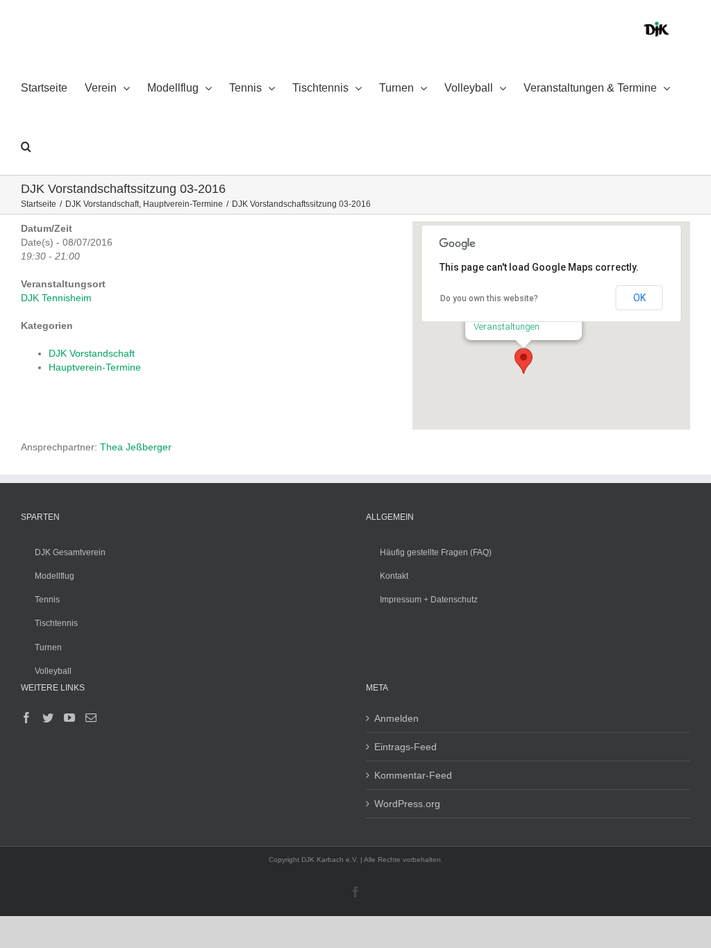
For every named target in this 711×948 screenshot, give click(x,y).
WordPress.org (407, 803)
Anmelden (396, 718)
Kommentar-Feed (413, 775)
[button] (26, 146)
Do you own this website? (489, 298)
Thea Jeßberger (136, 446)
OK (639, 297)
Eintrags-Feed (405, 746)
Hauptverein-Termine (95, 367)
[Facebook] (26, 717)
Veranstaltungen (506, 326)
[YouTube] (69, 717)
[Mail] (91, 717)
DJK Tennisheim (56, 297)
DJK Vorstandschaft (92, 353)
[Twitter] (47, 717)
